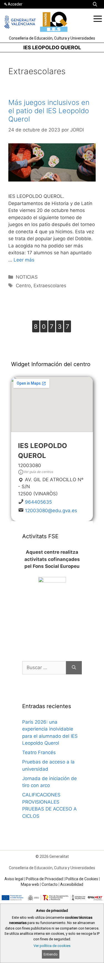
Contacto (50, 884)
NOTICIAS (27, 277)
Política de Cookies (81, 879)
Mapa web (30, 884)
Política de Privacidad (44, 879)
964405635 (38, 502)
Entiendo (51, 954)
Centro (23, 285)
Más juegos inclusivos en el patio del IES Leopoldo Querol (48, 110)
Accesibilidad (71, 884)
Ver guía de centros (38, 472)
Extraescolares (50, 285)
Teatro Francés (39, 752)
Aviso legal (13, 879)
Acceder (15, 4)
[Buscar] (74, 667)
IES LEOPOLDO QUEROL (52, 47)
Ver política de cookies (52, 946)
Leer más (24, 260)
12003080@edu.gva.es (51, 510)
